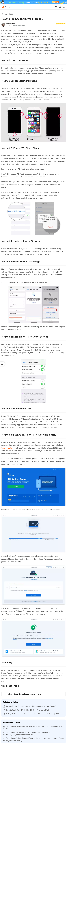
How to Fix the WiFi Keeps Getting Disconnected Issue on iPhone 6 (31, 706)
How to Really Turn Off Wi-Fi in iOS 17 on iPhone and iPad (27, 710)
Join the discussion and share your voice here (24, 694)
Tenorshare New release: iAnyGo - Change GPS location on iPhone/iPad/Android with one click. (28, 733)
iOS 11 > (12, 14)
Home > (6, 14)
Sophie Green (10, 23)
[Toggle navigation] (63, 6)
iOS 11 (23, 26)
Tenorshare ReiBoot (8, 448)
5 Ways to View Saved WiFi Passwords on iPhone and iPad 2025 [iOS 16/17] (34, 714)
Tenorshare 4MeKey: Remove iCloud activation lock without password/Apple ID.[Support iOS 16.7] (35, 739)
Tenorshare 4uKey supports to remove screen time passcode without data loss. (34, 727)
